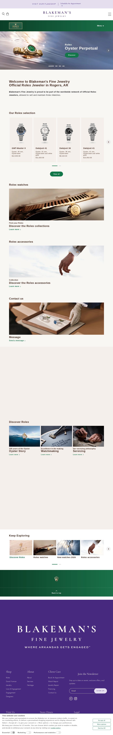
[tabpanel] (56, 50)
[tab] (51, 66)
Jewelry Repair (53, 685)
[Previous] (4, 50)
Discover (71, 55)
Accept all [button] (101, 720)
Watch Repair (53, 681)
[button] (109, 14)
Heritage (30, 685)
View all (56, 174)
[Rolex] (15, 25)
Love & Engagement (13, 689)
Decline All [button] (101, 728)
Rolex (8, 677)
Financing (51, 689)
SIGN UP (101, 690)
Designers (9, 696)
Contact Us (52, 692)
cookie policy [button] (55, 728)
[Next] (108, 50)
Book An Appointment (56, 677)
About (29, 677)
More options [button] (101, 724)
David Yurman (11, 681)
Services (30, 681)
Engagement (10, 692)
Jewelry (8, 685)
